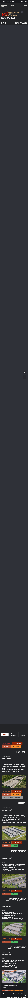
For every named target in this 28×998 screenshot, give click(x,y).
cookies (18, 993)
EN (26, 1)
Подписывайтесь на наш (10, 986)
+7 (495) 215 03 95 (7, 1)
